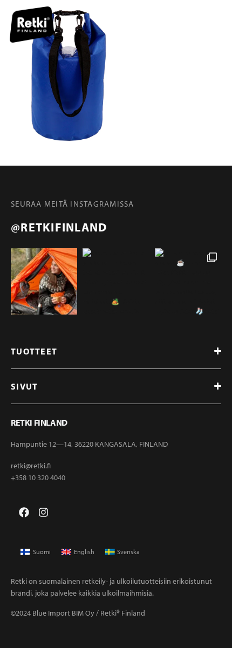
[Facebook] (24, 512)
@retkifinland (59, 227)
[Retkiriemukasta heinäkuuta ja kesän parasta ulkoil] (44, 281)
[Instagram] (43, 512)
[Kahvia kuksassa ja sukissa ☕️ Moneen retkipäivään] (188, 281)
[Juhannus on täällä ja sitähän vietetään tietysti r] (116, 281)
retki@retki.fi (31, 465)
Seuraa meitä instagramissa (72, 204)
